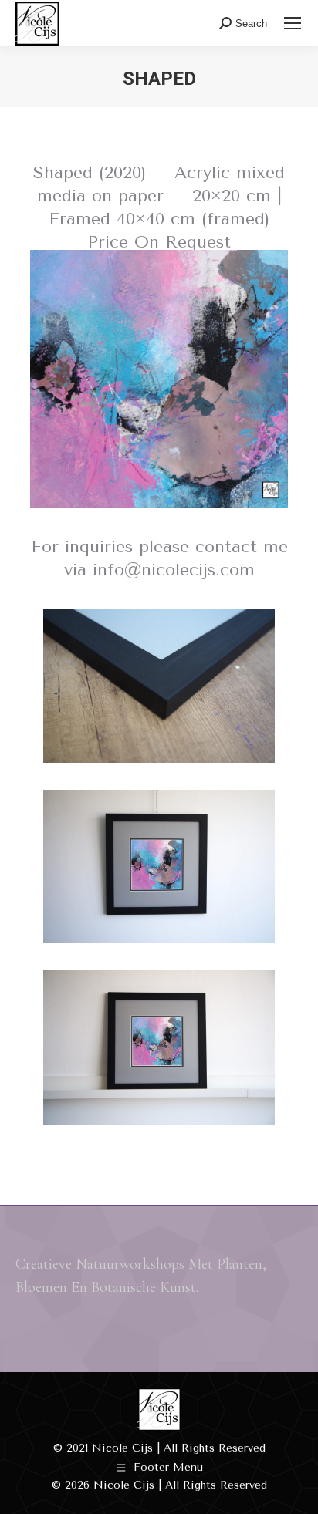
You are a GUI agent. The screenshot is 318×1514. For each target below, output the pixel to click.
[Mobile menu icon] (292, 23)
